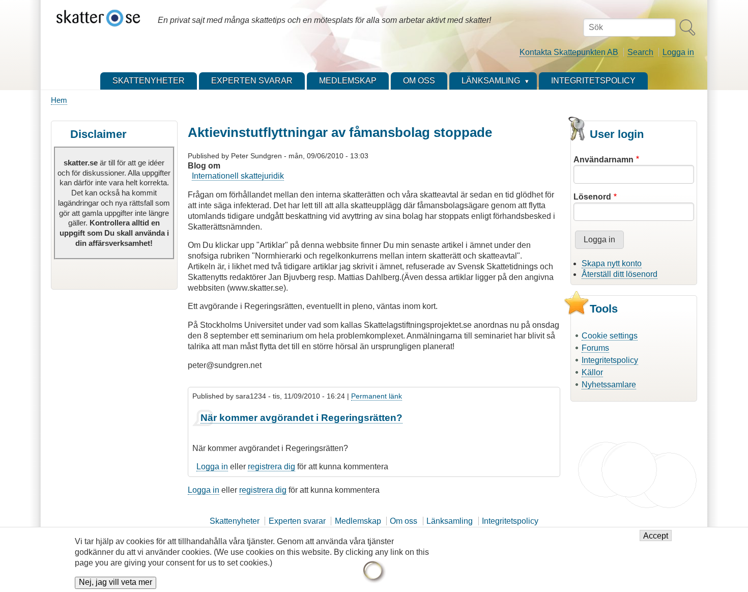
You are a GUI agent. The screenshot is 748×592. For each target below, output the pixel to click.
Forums (595, 348)
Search (640, 52)
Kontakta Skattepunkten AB (569, 52)
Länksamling (449, 521)
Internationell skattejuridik (238, 176)
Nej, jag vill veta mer (115, 582)
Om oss (403, 521)
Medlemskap (358, 521)
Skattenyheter (235, 521)
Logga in (678, 52)
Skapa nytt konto (612, 263)
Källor (592, 372)
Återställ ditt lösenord (619, 274)
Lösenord (592, 196)
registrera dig (271, 466)
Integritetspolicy (610, 360)
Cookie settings (610, 335)
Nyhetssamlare (609, 384)
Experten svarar (297, 521)
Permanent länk (376, 396)
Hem (59, 100)
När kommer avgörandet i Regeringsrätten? (301, 417)
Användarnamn (603, 159)
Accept (655, 535)
